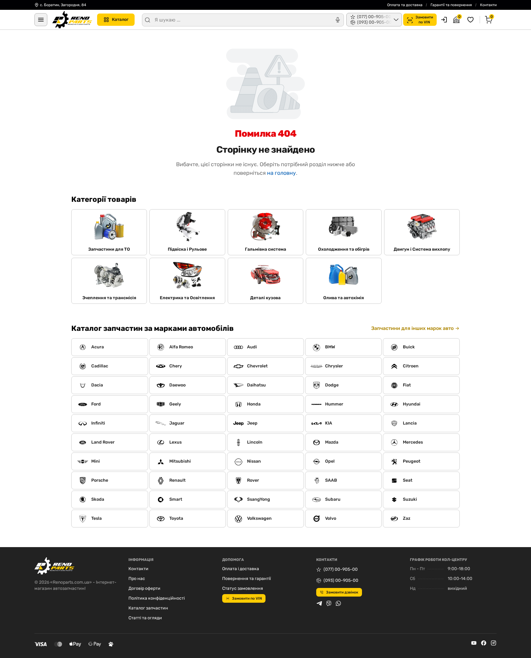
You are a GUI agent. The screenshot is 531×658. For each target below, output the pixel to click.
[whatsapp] (338, 603)
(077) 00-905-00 (341, 569)
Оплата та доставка (405, 5)
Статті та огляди (145, 618)
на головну (281, 173)
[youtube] (474, 643)
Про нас (136, 578)
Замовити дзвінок (342, 592)
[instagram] (493, 643)
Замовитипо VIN (424, 19)
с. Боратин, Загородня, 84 (63, 5)
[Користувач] (444, 20)
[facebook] (484, 643)
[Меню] (40, 19)
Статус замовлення (242, 588)
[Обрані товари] (471, 20)
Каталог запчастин (148, 608)
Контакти (488, 5)
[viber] (329, 603)
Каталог (120, 19)
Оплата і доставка (240, 568)
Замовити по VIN (247, 598)
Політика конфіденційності (156, 598)
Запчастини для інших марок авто (412, 328)
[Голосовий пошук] (338, 20)
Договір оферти (144, 588)
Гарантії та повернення (451, 5)
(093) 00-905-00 (341, 580)
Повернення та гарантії (246, 578)
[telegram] (319, 603)
